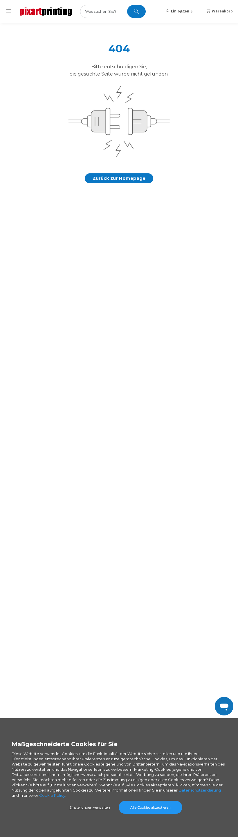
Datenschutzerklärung (199, 790)
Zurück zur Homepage (119, 178)
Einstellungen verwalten (89, 807)
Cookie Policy (52, 795)
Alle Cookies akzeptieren (150, 807)
